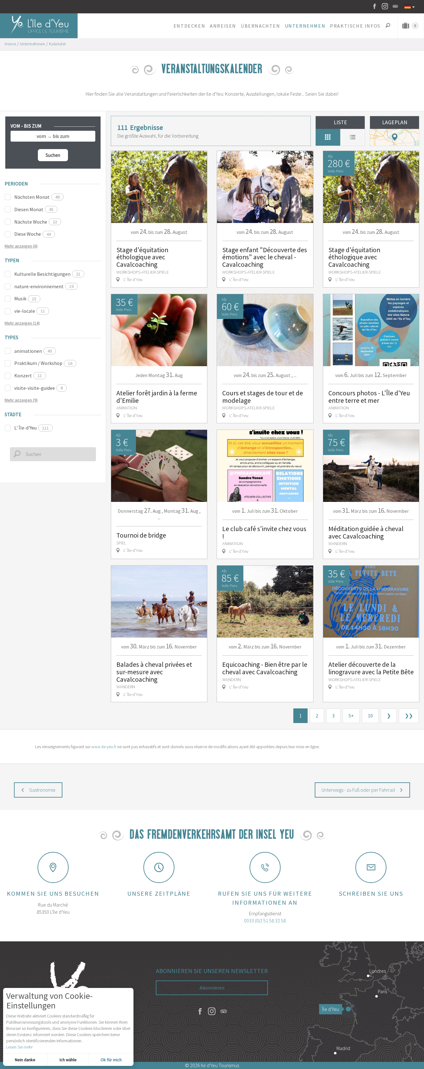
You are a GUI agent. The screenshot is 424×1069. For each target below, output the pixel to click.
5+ (351, 715)
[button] (189, 25)
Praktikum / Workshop (43, 363)
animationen (33, 351)
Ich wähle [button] (68, 1059)
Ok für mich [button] (111, 1059)
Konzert (28, 375)
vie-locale (29, 311)
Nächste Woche (35, 222)
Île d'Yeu (330, 1009)
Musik (25, 298)
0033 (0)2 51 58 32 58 (265, 920)
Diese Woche (32, 234)
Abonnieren (212, 988)
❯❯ (409, 715)
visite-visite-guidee (38, 388)
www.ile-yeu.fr (103, 746)
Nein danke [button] (25, 1059)
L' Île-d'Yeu (31, 428)
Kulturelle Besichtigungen (47, 274)
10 (370, 715)
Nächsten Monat (37, 197)
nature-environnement (44, 286)
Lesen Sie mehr (19, 1047)
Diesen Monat (33, 209)
